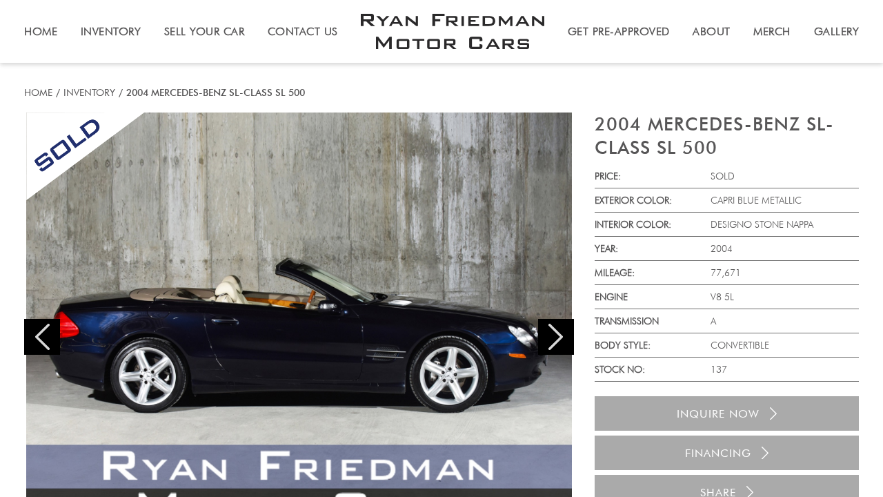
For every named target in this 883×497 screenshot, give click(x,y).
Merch (772, 31)
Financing (718, 453)
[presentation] (42, 337)
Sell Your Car (204, 31)
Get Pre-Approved (619, 31)
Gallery (837, 31)
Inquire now (718, 413)
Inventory (89, 92)
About (712, 31)
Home (38, 92)
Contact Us (303, 31)
